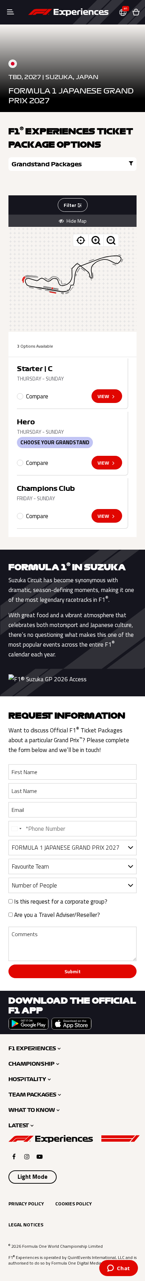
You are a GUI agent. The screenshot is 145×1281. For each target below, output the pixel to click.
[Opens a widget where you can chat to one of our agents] (118, 1268)
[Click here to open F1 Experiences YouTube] (40, 1157)
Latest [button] (18, 1125)
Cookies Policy (73, 1203)
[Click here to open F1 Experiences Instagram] (27, 1157)
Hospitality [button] (27, 1079)
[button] (125, 12)
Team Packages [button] (32, 1094)
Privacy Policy (26, 1203)
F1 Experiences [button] (32, 1048)
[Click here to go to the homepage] (68, 12)
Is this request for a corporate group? (60, 901)
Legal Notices (25, 1224)
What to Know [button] (31, 1110)
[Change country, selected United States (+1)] (16, 828)
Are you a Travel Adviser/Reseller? (56, 914)
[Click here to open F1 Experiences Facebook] (14, 1157)
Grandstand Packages (47, 164)
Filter (70, 205)
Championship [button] (31, 1063)
